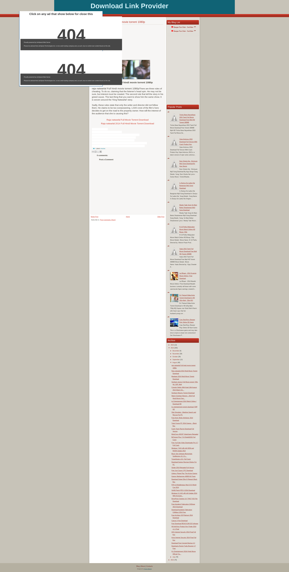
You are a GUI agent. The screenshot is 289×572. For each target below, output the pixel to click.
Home (128, 217)
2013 (172, 560)
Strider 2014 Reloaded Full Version (182, 467)
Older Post (160, 217)
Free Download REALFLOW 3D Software (184, 523)
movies (103, 148)
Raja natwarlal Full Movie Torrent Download (128, 120)
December (175, 351)
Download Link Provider (129, 6)
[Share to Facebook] (101, 152)
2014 (172, 348)
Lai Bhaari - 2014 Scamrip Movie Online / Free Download (187, 275)
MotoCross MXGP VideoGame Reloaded (184, 434)
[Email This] (93, 152)
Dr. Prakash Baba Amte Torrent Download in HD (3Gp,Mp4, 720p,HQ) (187, 297)
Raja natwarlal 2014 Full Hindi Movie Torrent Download (127, 123)
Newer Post (94, 217)
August (174, 362)
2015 (172, 345)
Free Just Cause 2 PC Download (182, 470)
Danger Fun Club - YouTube (183, 27)
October (175, 356)
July (173, 557)
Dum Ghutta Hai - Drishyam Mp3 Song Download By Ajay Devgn (188, 163)
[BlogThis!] (95, 152)
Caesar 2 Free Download (179, 521)
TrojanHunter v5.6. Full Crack (181, 459)
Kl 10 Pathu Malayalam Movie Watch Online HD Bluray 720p (187, 229)
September (176, 359)
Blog (138, 566)
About (143, 566)
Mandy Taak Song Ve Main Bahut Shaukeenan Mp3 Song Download (188, 207)
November (175, 354)
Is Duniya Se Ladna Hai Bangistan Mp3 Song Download (187, 185)
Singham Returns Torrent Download (183, 393)
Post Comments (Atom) (108, 220)
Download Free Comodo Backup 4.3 (183, 543)
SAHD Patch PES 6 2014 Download (183, 490)
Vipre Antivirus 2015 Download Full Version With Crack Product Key (188, 141)
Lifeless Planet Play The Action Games (184, 473)
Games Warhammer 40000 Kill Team (183, 476)
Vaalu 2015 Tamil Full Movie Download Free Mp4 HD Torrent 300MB (188, 251)
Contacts (149, 566)
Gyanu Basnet (148, 569)
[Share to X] (98, 152)
